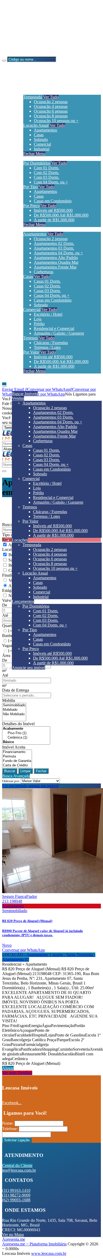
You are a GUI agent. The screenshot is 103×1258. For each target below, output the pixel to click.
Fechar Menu (34, 153)
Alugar (8, 1068)
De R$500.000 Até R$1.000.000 (61, 215)
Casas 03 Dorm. (47, 290)
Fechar (41, 771)
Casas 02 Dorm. (47, 286)
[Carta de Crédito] (17, 765)
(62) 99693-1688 (27, 36)
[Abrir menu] (4, 384)
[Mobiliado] (14, 710)
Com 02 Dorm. (46, 172)
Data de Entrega (15, 690)
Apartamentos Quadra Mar (56, 262)
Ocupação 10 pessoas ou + (56, 120)
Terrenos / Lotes (47, 347)
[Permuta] (17, 756)
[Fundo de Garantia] (17, 761)
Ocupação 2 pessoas (51, 101)
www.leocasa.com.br (48, 1253)
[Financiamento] (17, 752)
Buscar (9, 771)
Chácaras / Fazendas (51, 342)
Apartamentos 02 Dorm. (54, 243)
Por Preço (31, 205)
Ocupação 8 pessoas (51, 116)
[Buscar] (4, 60)
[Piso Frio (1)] (26, 733)
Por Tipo (30, 187)
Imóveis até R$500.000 (53, 210)
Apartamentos (45, 130)
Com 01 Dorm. (46, 168)
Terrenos (30, 338)
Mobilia (8, 700)
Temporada (32, 97)
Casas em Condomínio (53, 201)
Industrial (41, 149)
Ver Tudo (51, 97)
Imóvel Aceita (13, 747)
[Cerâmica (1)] (26, 737)
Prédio (39, 324)
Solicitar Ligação (17, 1140)
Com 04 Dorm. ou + (51, 182)
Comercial (42, 144)
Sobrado (41, 139)
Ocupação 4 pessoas (51, 106)
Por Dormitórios (36, 163)
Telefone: (10, 1129)
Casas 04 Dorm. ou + (51, 295)
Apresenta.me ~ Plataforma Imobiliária (34, 1244)
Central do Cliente (17, 1165)
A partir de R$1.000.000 (54, 220)
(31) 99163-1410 (27, 18)
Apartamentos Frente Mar (55, 267)
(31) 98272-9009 (27, 27)
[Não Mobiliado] (14, 714)
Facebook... (12, 1103)
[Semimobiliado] (14, 705)
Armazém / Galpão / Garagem (59, 333)
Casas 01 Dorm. (47, 281)
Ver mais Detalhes (17, 1073)
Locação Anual (36, 125)
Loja (37, 319)
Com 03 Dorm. (46, 177)
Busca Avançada (16, 776)
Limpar (25, 771)
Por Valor (31, 352)
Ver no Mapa (13, 1234)
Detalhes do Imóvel (18, 724)
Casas (39, 135)
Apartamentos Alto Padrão (56, 257)
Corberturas (43, 272)
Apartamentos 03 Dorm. (54, 248)
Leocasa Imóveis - (17, 54)
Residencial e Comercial (54, 328)
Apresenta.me (13, 1239)
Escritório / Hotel (48, 314)
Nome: (7, 1123)
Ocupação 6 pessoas (51, 111)
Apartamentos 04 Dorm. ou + (58, 253)
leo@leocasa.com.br (29, 45)
